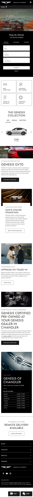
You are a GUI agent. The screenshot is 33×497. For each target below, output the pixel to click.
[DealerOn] (5, 479)
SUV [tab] (8, 120)
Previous (2, 132)
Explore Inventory (10, 179)
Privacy (19, 482)
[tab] (6, 41)
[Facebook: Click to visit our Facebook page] (3, 473)
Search (16, 67)
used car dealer (7, 336)
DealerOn (12, 482)
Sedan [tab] (14, 120)
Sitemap (16, 482)
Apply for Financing (15, 230)
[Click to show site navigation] (31, 2)
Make (5, 52)
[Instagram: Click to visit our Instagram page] (10, 473)
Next (31, 132)
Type (5, 46)
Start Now (7, 282)
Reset (16, 71)
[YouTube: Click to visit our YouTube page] (7, 473)
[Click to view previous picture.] (2, 20)
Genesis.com (28, 484)
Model (5, 58)
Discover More (16, 433)
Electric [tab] (22, 120)
